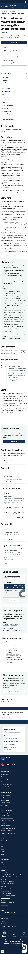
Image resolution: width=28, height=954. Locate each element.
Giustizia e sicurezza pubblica (7, 820)
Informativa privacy (5, 898)
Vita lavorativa (4, 841)
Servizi (6, 11)
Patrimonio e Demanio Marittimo (8, 828)
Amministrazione (5, 800)
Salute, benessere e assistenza (8, 833)
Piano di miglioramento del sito (8, 926)
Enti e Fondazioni (5, 779)
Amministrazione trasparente (8, 896)
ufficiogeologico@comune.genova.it (13, 479)
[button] (14, 600)
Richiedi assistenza (11, 735)
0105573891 (8, 481)
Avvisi (2, 849)
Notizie (2, 854)
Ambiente (3, 797)
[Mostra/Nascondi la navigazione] (2, 6)
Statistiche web (4, 905)
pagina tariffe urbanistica (7, 412)
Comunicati (3, 851)
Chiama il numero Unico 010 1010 (14, 738)
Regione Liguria (5, 2)
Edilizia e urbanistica (5, 815)
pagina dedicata (21, 214)
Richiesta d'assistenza (6, 893)
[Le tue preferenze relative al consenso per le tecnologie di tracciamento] (2, 951)
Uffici (2, 777)
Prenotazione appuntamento (8, 889)
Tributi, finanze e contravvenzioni (8, 836)
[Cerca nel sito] (24, 6)
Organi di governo (5, 771)
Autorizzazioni (13, 11)
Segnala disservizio (11, 744)
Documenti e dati (5, 787)
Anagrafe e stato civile (6, 803)
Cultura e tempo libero (6, 813)
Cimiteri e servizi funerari (6, 808)
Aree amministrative (6, 774)
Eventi (2, 865)
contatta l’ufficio (19, 190)
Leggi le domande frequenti (13, 732)
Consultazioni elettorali (6, 810)
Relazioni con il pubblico (6, 831)
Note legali (3, 900)
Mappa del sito (4, 918)
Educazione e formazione (7, 818)
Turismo (2, 838)
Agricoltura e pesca (5, 795)
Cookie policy (4, 921)
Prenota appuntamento (12, 741)
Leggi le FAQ (4, 886)
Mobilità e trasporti (5, 825)
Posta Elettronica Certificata (7, 881)
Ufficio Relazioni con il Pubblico (8, 880)
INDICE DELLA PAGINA (6, 73)
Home (2, 11)
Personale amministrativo (7, 784)
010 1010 (11, 883)
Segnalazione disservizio (6, 891)
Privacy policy (4, 924)
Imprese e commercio (6, 823)
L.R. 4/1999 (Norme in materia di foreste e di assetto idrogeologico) (14, 650)
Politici (2, 782)
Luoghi (2, 862)
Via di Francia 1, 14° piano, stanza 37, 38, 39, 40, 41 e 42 (14, 508)
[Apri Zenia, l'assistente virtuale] (24, 948)
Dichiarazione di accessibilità (7, 902)
